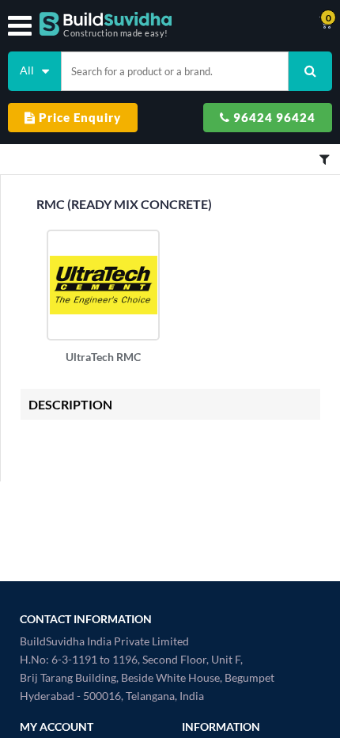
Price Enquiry (78, 117)
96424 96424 (272, 117)
